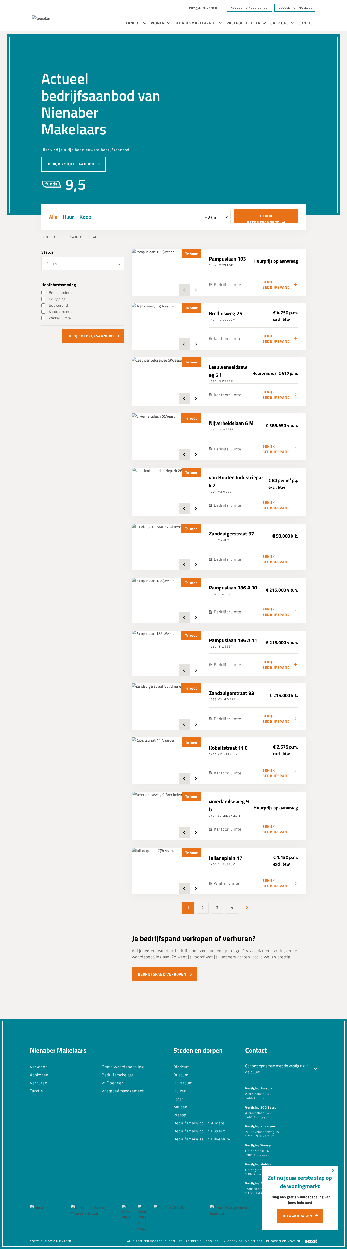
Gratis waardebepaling (123, 1067)
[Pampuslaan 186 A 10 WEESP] (167, 600)
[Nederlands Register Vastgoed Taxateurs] (142, 1218)
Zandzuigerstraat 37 (231, 534)
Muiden (180, 1107)
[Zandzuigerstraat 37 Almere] (167, 547)
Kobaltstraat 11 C (228, 748)
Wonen (158, 23)
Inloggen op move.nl (283, 1241)
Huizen (180, 1091)
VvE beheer (112, 1083)
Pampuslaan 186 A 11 (233, 640)
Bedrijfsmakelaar (118, 1075)
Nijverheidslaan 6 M (231, 423)
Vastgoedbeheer (244, 23)
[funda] (46, 1218)
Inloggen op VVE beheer (242, 1241)
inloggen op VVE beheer (249, 7)
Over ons (280, 23)
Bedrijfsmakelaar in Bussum (200, 1131)
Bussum (181, 1075)
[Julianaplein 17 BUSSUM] (167, 871)
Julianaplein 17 (225, 858)
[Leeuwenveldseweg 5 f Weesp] (167, 380)
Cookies (212, 1241)
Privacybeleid (190, 1241)
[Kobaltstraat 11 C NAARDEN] (167, 760)
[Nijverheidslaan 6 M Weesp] (167, 436)
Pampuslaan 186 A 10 (233, 588)
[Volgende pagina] (247, 908)
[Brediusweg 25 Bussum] (167, 326)
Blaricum (182, 1067)
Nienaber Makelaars (58, 1050)
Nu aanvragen (297, 1216)
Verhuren (38, 1083)
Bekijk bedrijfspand (276, 284)
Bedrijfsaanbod (72, 237)
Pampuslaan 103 (227, 259)
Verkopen (39, 1067)
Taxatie (36, 1091)
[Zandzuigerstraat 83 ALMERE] (167, 706)
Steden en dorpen (198, 1050)
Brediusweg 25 (225, 313)
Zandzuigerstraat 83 (231, 693)
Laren (179, 1099)
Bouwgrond (58, 305)
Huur (68, 217)
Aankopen (39, 1075)
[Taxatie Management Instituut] (233, 1218)
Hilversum (183, 1083)
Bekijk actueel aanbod (71, 164)
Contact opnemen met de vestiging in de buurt (277, 1069)
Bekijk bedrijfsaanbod (263, 218)
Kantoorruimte (61, 311)
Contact (307, 23)
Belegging (57, 299)
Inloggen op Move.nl (294, 7)
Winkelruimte (60, 318)
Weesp (180, 1115)
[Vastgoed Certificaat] (178, 1218)
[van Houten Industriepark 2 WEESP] (167, 491)
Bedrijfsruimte (61, 292)
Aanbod (134, 23)
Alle (53, 217)
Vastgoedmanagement (123, 1091)
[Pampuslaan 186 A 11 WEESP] (167, 653)
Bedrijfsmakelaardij (196, 23)
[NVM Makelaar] (126, 1218)
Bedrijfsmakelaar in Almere (199, 1123)
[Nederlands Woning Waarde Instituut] (92, 1218)
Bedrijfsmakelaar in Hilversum (202, 1139)
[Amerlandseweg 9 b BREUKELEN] (167, 815)
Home (45, 237)
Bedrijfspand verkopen (162, 974)
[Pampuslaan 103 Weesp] (167, 272)
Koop (85, 217)
